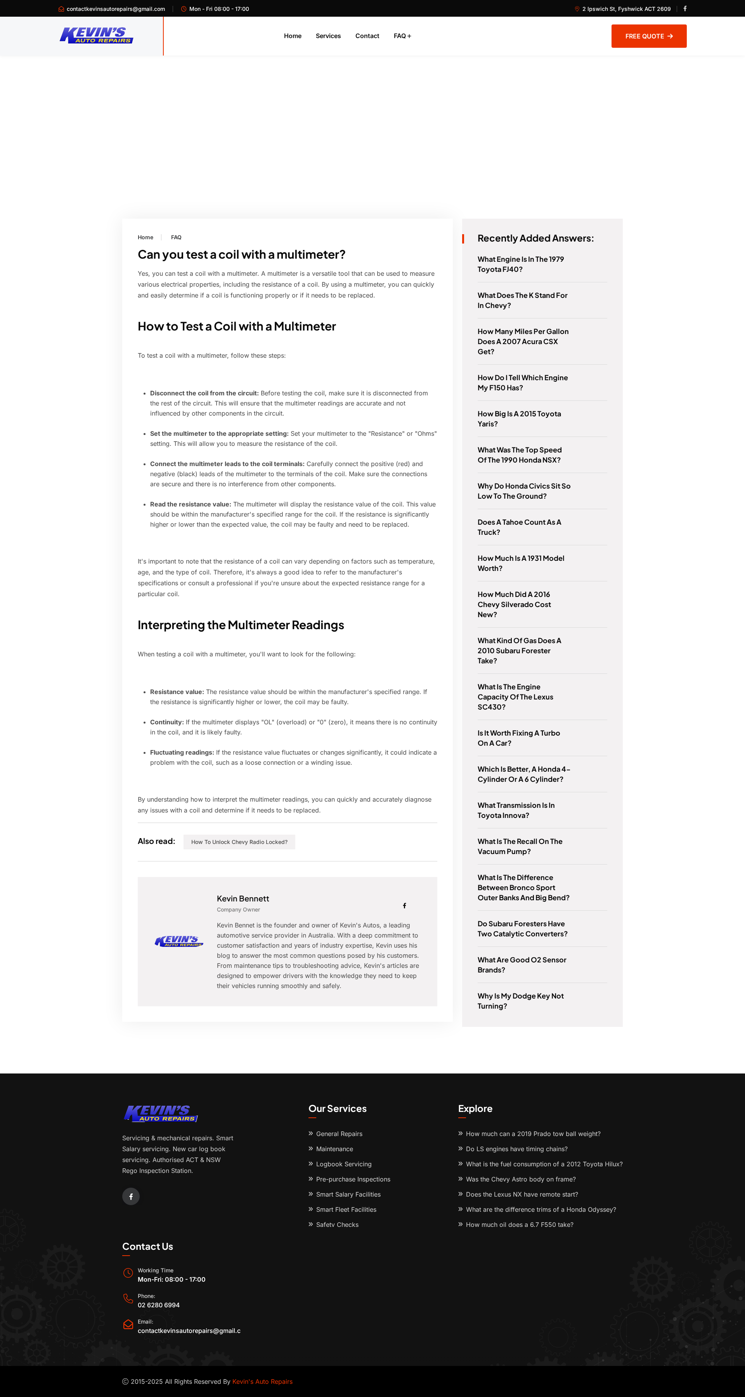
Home (292, 36)
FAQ (400, 36)
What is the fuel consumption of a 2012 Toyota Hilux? (544, 1164)
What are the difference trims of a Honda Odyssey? (541, 1209)
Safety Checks (337, 1224)
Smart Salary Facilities (348, 1194)
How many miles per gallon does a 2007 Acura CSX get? (523, 341)
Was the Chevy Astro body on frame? (521, 1179)
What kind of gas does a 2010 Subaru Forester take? (519, 650)
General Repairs (339, 1134)
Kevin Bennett (243, 898)
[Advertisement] (372, 113)
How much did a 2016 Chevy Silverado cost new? (514, 604)
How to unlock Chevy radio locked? (239, 842)
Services (328, 36)
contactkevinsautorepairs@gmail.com (116, 8)
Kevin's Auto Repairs (262, 1381)
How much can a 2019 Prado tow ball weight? (533, 1134)
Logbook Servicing (344, 1164)
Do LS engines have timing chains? (517, 1149)
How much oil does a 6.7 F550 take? (519, 1224)
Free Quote (644, 36)
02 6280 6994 (159, 1305)
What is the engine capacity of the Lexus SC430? (515, 696)
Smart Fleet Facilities (346, 1209)
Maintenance (334, 1149)
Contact (367, 36)
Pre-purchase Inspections (353, 1179)
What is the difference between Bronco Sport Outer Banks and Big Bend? (524, 887)
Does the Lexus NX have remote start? (522, 1194)
